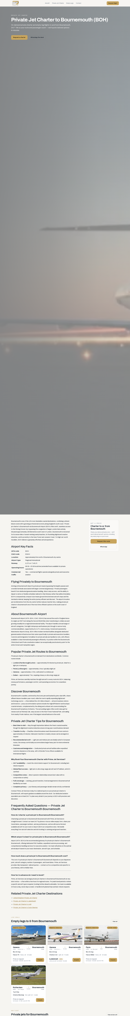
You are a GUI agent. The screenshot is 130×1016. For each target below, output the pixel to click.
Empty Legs (69, 3)
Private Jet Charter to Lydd (22, 904)
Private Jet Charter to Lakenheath (24, 901)
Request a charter (19, 37)
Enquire (40, 960)
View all (115, 921)
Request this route (103, 541)
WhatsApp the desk (37, 37)
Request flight (112, 3)
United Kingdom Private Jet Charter (25, 898)
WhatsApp (103, 546)
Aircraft (47, 3)
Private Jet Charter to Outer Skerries (25, 907)
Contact (78, 3)
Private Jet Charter (58, 3)
